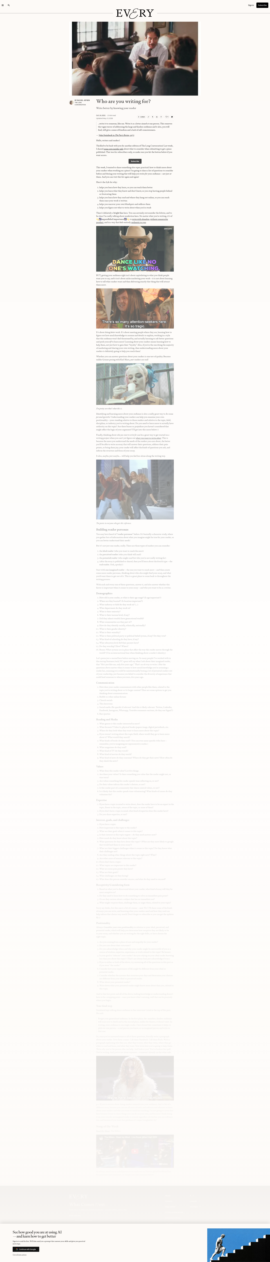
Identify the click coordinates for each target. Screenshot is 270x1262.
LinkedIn (193, 1201)
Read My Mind (103, 1131)
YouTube (194, 1207)
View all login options (19, 1255)
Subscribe (262, 5)
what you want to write (148, 438)
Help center (170, 1207)
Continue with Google (27, 1249)
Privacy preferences (174, 1212)
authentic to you (138, 222)
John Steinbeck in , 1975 (116, 135)
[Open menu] (3, 5)
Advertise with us (173, 1218)
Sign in (251, 5)
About (167, 1195)
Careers (168, 1201)
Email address (75, 1216)
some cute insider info (113, 148)
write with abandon (140, 219)
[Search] (9, 5)
